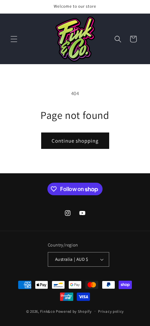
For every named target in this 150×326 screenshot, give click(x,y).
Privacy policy (111, 311)
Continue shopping (75, 140)
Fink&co (47, 311)
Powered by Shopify (74, 311)
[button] (14, 39)
